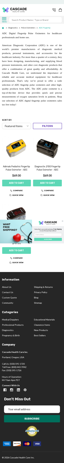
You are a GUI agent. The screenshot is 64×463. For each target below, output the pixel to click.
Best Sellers (40, 335)
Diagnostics (8, 330)
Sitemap (38, 302)
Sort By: (7, 120)
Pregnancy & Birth (11, 335)
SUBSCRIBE (48, 239)
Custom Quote (9, 297)
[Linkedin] (18, 390)
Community (7, 302)
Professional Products (13, 325)
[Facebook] (5, 390)
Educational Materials (44, 319)
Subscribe (32, 418)
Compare (18, 190)
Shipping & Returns (43, 287)
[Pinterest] (25, 390)
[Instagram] (11, 390)
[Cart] (60, 10)
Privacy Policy (40, 292)
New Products (41, 330)
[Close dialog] (62, 221)
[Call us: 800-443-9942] (54, 10)
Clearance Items (42, 325)
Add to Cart (16, 183)
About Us (6, 287)
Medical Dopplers (10, 319)
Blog (36, 297)
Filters (47, 126)
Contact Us (7, 292)
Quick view (17, 195)
